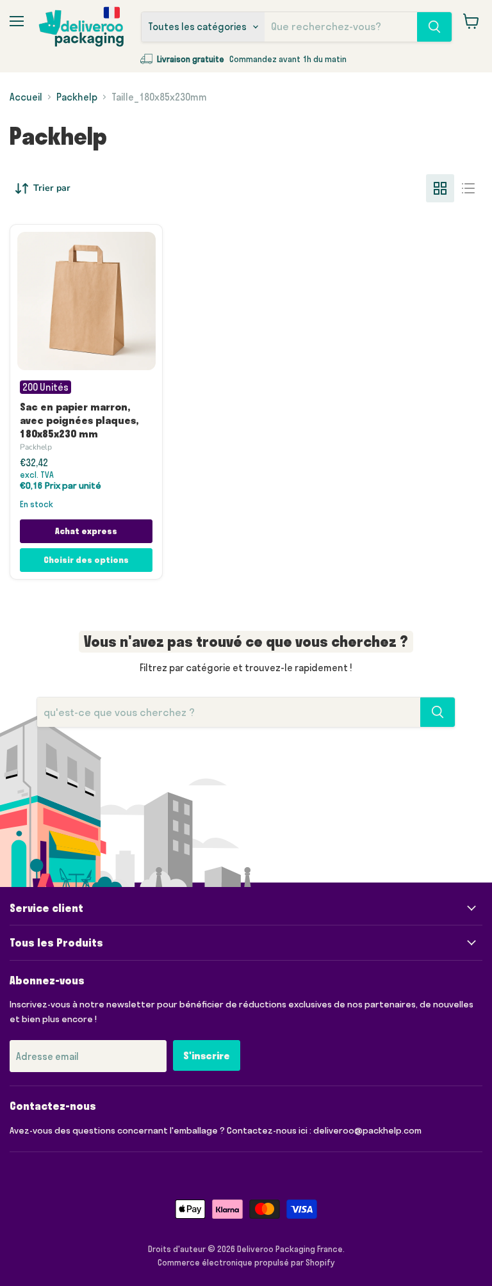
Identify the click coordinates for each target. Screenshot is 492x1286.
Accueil (26, 97)
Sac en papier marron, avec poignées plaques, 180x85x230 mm (79, 420)
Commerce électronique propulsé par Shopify (246, 1262)
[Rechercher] (434, 27)
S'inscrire (206, 1055)
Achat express (86, 531)
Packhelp (76, 97)
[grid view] (440, 188)
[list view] (468, 188)
